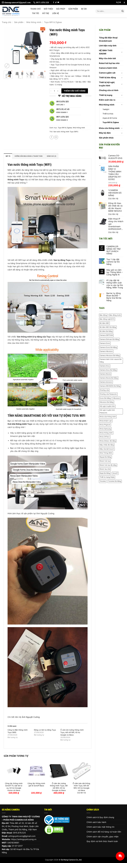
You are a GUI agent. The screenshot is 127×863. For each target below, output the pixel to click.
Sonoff (115, 473)
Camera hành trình (108, 68)
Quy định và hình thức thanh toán (102, 841)
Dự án (84, 9)
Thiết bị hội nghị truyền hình (106, 84)
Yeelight (106, 109)
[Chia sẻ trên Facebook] (52, 137)
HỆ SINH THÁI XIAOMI (105, 52)
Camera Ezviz (105, 343)
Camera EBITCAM (106, 335)
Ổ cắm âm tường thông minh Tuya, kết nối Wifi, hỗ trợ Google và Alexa (72, 732)
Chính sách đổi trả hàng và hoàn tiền (104, 831)
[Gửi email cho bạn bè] (56, 137)
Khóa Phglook (105, 425)
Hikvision (116, 398)
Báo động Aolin (115, 315)
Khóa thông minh (106, 433)
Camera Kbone (105, 374)
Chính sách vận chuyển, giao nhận (102, 836)
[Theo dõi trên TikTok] (56, 2)
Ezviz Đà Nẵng (105, 398)
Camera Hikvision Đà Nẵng (110, 355)
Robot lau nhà (105, 469)
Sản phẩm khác (106, 137)
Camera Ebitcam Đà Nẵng (109, 339)
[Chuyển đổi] (121, 52)
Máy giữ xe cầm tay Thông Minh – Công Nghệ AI (114, 272)
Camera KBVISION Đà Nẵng (110, 386)
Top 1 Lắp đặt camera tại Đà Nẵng (113, 261)
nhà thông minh (19, 424)
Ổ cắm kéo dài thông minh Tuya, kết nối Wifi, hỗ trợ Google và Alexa (81, 786)
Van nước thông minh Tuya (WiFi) (65, 132)
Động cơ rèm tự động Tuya (45, 730)
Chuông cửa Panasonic (108, 394)
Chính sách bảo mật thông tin (100, 827)
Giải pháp (60, 9)
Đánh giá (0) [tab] (51, 156)
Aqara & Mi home (110, 118)
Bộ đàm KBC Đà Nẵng (108, 327)
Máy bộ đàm (105, 133)
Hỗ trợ (45, 13)
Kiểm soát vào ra (107, 100)
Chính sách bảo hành (96, 822)
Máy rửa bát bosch (107, 449)
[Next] (42, 47)
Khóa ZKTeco (105, 437)
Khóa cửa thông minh (109, 128)
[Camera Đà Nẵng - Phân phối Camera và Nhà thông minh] (14, 11)
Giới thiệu (48, 9)
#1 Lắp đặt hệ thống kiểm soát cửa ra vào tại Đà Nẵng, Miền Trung (114, 284)
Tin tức (35, 13)
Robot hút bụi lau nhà (109, 63)
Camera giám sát (107, 73)
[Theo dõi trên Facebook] (53, 2)
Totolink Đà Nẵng (114, 481)
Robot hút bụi (105, 461)
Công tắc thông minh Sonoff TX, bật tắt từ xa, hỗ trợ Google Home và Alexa (14, 786)
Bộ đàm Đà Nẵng (106, 331)
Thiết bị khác (108, 114)
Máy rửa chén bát (107, 58)
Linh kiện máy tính (107, 45)
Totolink (103, 481)
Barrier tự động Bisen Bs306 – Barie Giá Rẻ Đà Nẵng (113, 297)
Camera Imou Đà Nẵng (108, 370)
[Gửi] (122, 11)
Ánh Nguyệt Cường (31, 717)
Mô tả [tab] (8, 156)
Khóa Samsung (105, 429)
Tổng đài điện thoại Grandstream (108, 39)
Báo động (103, 315)
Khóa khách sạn (106, 421)
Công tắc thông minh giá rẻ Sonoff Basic (36, 784)
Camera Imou (105, 366)
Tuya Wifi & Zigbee (53, 22)
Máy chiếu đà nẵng (107, 445)
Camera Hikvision (106, 351)
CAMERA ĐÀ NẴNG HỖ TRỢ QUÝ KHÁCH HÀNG (113, 250)
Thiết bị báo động (107, 77)
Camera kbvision (106, 382)
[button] (118, 2)
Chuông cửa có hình (108, 90)
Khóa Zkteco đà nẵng (108, 441)
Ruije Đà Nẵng (105, 473)
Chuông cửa (104, 390)
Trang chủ (35, 9)
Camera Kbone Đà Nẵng (109, 378)
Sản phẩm (73, 9)
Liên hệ (55, 13)
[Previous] (7, 47)
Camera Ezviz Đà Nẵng (108, 347)
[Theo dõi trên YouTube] (58, 2)
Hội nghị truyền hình (107, 406)
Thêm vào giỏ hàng (74, 91)
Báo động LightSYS (107, 319)
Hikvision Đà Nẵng (106, 402)
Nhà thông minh (33, 22)
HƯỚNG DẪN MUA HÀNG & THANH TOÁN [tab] (28, 156)
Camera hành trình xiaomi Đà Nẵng (110, 360)
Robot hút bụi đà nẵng (108, 465)
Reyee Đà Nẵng (105, 457)
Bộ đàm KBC (104, 323)
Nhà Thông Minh (106, 453)
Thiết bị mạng (105, 95)
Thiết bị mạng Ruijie (107, 477)
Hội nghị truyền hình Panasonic (107, 411)
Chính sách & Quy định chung (100, 817)
